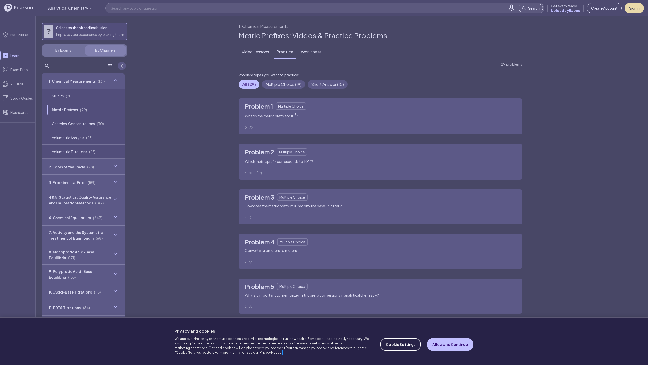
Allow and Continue (450, 344)
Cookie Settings (400, 344)
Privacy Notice (271, 352)
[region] (324, 341)
